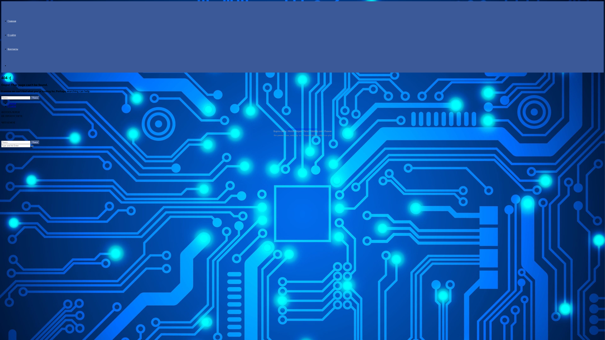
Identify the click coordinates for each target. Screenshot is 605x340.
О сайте (12, 35)
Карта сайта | (281, 131)
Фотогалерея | (295, 131)
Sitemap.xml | (317, 131)
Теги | (306, 131)
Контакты (13, 49)
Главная (12, 21)
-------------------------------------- (302, 128)
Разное (328, 131)
